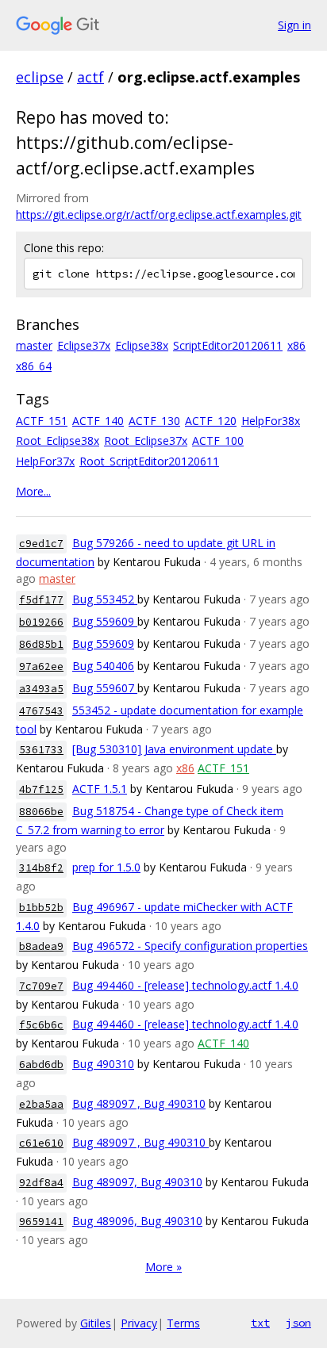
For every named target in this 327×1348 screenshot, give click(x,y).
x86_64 (34, 365)
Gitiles (95, 1323)
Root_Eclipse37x (145, 440)
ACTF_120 (211, 420)
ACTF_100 (218, 440)
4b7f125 (41, 789)
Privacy (139, 1323)
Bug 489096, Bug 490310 (137, 1220)
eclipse (39, 76)
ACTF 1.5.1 (99, 788)
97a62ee (41, 666)
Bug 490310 (103, 1063)
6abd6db (41, 1064)
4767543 (41, 711)
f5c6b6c (41, 1025)
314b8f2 (41, 868)
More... (33, 491)
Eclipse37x (83, 345)
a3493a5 (41, 688)
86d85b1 (41, 644)
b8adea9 (41, 946)
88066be (41, 811)
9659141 (41, 1221)
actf (90, 76)
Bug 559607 (104, 687)
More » (163, 1266)
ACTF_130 (154, 420)
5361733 (41, 749)
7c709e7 (41, 986)
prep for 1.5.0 (106, 867)
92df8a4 (41, 1182)
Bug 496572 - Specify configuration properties (190, 945)
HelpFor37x (45, 461)
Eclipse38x (141, 345)
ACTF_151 (41, 420)
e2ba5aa (41, 1104)
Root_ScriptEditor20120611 (149, 461)
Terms (183, 1323)
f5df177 (41, 600)
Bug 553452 (104, 599)
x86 (296, 345)
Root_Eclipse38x (57, 440)
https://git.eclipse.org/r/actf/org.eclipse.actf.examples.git (159, 214)
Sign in (294, 25)
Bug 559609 (104, 621)
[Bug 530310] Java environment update (174, 748)
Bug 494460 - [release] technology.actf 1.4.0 (185, 985)
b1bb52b (41, 907)
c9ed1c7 (41, 543)
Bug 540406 (103, 665)
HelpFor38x (270, 420)
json (298, 1322)
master (34, 345)
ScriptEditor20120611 (228, 345)
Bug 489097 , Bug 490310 (139, 1103)
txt (260, 1322)
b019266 (41, 622)
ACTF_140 (98, 420)
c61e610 (41, 1143)
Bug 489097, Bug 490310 (137, 1181)
